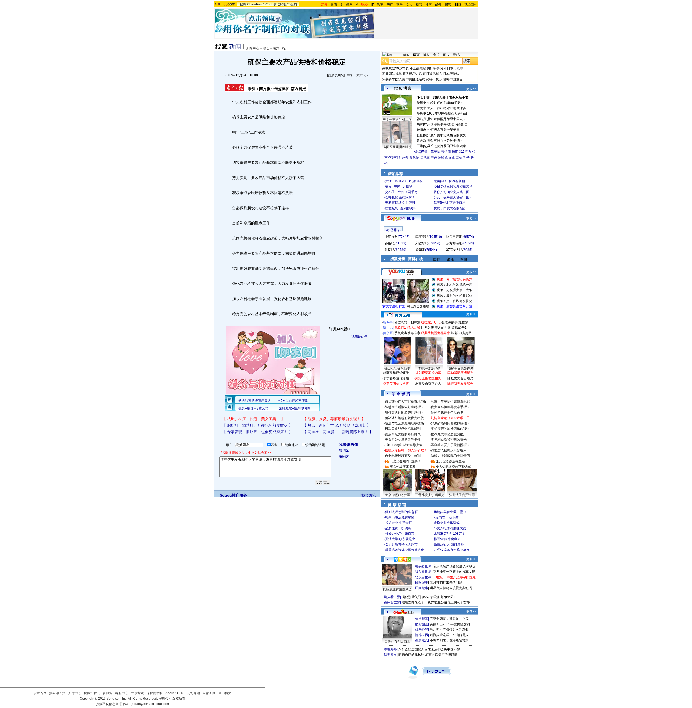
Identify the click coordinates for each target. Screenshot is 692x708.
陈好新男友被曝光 (460, 383)
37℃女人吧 (454, 250)
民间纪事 (421, 582)
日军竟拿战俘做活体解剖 (403, 429)
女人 (409, 4)
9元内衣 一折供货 (446, 517)
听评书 (388, 322)
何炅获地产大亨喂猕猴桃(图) (405, 402)
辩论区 (344, 457)
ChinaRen (254, 4)
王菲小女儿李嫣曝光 (429, 495)
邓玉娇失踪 (418, 68)
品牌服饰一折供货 (398, 528)
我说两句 (470, 4)
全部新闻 (209, 693)
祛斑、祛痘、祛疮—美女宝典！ (253, 419)
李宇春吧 (421, 237)
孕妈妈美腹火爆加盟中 (450, 512)
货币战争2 (459, 328)
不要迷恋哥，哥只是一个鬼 (449, 619)
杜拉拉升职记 (431, 322)
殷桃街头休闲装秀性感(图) (404, 412)
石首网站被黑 (392, 74)
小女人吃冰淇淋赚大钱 (450, 528)
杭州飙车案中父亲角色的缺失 (445, 135)
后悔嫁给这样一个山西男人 (449, 635)
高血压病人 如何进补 (449, 544)
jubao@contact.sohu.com (150, 704)
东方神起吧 (454, 243)
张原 (420, 135)
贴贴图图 (421, 624)
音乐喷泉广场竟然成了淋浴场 (454, 566)
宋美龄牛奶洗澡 (393, 79)
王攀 (420, 146)
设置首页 (40, 693)
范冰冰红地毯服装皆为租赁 (404, 418)
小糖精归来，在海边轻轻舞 (449, 640)
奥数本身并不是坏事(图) (444, 140)
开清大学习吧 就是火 (400, 539)
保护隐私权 (155, 693)
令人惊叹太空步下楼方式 (453, 466)
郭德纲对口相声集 (407, 322)
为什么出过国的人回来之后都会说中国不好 (429, 649)
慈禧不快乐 (434, 79)
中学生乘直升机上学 (397, 119)
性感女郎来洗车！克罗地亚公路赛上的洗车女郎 (436, 602)
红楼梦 (463, 322)
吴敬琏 (414, 157)
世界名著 (427, 328)
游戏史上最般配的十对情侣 (450, 456)
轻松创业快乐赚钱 (447, 523)
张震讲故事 (449, 322)
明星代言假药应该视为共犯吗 (451, 588)
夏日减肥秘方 (432, 74)
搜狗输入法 (57, 693)
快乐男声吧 (454, 237)
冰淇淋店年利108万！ (449, 534)
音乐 (436, 55)
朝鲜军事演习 (436, 68)
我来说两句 (336, 75)
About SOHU (174, 693)
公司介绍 (193, 693)
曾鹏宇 (421, 108)
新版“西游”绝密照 (397, 495)
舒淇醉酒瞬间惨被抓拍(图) (450, 423)
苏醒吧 (390, 243)
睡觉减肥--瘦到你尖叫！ (402, 208)
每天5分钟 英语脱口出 (449, 203)
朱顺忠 (421, 130)
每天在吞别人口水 (397, 642)
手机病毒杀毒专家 (407, 333)
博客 (448, 4)
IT (372, 4)
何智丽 (393, 157)
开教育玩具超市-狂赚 (400, 203)
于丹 (434, 157)
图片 (446, 55)
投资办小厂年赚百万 (399, 534)
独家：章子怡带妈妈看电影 (450, 402)
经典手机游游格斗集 (435, 333)
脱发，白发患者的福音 (450, 208)
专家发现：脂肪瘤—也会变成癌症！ (257, 432)
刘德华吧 (421, 243)
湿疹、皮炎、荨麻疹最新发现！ (334, 419)
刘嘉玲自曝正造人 (428, 383)
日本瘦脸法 (451, 74)
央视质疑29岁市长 (395, 68)
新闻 (406, 55)
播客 (428, 4)
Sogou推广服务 (233, 495)
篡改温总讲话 (412, 74)
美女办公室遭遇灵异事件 (403, 439)
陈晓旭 (443, 157)
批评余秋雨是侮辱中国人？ (446, 119)
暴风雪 (425, 157)
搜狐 (243, 4)
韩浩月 (421, 119)
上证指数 (391, 237)
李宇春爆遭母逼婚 (396, 378)
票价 (459, 157)
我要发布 (369, 495)
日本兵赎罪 (455, 68)
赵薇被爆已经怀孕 (396, 373)
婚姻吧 (420, 250)
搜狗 (293, 4)
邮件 (438, 4)
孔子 (466, 157)
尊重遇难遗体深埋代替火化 (404, 550)
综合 (266, 48)
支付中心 (74, 693)
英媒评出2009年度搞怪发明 (450, 624)
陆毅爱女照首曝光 (460, 378)
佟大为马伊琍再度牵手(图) (450, 407)
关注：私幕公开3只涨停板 (404, 181)
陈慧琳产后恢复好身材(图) (404, 407)
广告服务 (105, 693)
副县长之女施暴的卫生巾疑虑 (445, 146)
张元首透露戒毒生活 (450, 461)
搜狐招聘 (90, 693)
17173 (267, 4)
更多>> (471, 89)
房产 (390, 4)
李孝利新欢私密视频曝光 (449, 439)
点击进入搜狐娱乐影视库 (449, 450)
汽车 (380, 4)
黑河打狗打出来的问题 (446, 582)
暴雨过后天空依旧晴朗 (441, 655)
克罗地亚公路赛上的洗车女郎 (454, 572)
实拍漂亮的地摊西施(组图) (450, 429)
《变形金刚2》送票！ (405, 461)
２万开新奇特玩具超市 (401, 544)
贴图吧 (390, 250)
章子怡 (435, 152)
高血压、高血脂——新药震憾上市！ (338, 432)
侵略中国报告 (453, 79)
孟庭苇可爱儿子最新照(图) (450, 445)
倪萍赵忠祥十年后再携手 (449, 412)
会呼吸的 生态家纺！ (400, 197)
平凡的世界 (443, 328)
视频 (419, 4)
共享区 (388, 333)
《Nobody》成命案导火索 (403, 445)
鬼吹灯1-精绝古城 (407, 328)
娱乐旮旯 (421, 629)
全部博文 (224, 693)
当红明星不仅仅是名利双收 (449, 629)
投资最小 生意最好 (398, 523)
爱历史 (421, 103)
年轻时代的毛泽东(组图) (444, 103)
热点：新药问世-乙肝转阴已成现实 (337, 425)
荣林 (420, 124)
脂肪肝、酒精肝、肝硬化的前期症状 (257, 425)
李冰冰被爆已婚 (429, 368)
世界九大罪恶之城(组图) (448, 434)
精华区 (344, 450)
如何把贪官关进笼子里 (443, 130)
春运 (444, 152)
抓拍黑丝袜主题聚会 (397, 589)
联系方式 (137, 693)
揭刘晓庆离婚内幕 (428, 373)
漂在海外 (390, 649)
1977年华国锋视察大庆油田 (447, 113)
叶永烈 (404, 157)
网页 (416, 55)
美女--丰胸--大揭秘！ (400, 186)
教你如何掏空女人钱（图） (453, 192)
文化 (451, 157)
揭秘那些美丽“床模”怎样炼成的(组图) (428, 597)
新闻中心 (252, 48)
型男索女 (421, 640)
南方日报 (279, 48)
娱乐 (349, 4)
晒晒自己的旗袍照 (411, 655)
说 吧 (411, 218)
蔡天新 (421, 140)
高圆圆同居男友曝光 (397, 147)
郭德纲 (453, 152)
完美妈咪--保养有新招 (449, 181)
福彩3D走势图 (461, 333)
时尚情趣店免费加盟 (399, 517)
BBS (458, 4)
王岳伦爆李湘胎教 (403, 466)
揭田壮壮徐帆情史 (397, 368)
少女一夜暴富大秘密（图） (453, 197)
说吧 (456, 55)
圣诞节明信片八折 (396, 383)
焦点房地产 (281, 4)
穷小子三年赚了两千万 (401, 192)
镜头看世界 (423, 566)
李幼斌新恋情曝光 (460, 373)
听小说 (388, 328)
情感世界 (421, 635)
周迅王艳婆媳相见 (428, 378)
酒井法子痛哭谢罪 (462, 495)
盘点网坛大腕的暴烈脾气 (403, 434)
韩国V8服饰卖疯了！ (449, 539)
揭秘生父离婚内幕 (461, 368)
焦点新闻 (421, 619)
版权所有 (178, 698)
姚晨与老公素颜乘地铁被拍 (404, 423)
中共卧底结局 (415, 79)
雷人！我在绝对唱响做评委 (446, 108)
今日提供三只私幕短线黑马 (453, 186)
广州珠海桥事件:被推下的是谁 (445, 124)
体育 (334, 4)
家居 (399, 4)
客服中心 (121, 693)
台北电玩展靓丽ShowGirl (403, 456)
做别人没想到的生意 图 (401, 512)
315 (462, 152)
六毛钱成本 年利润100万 (451, 550)
